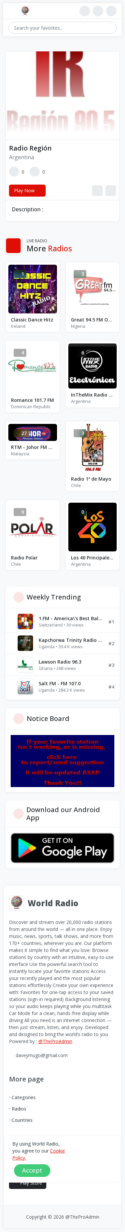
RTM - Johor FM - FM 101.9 (32, 447)
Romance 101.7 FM (32, 400)
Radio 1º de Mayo (91, 479)
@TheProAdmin (55, 1041)
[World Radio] (26, 11)
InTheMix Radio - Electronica (92, 395)
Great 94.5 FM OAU (92, 319)
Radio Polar (24, 557)
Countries (22, 1120)
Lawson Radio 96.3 (60, 662)
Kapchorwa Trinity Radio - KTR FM (71, 640)
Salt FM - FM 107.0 (60, 683)
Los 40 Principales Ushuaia (92, 557)
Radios (19, 1108)
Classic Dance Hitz (32, 319)
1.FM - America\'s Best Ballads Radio (71, 618)
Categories (24, 1097)
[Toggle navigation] (11, 11)
